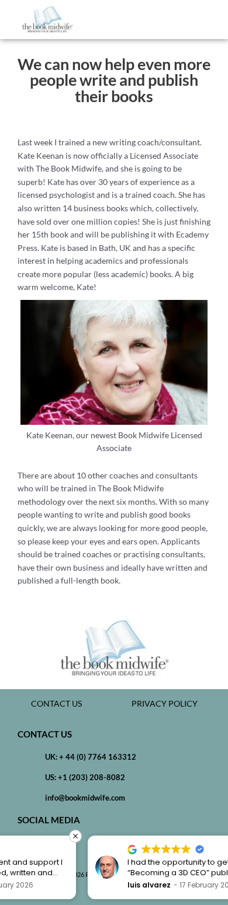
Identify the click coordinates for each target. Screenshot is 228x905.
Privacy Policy (165, 703)
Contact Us (56, 703)
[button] (210, 20)
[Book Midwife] (47, 19)
